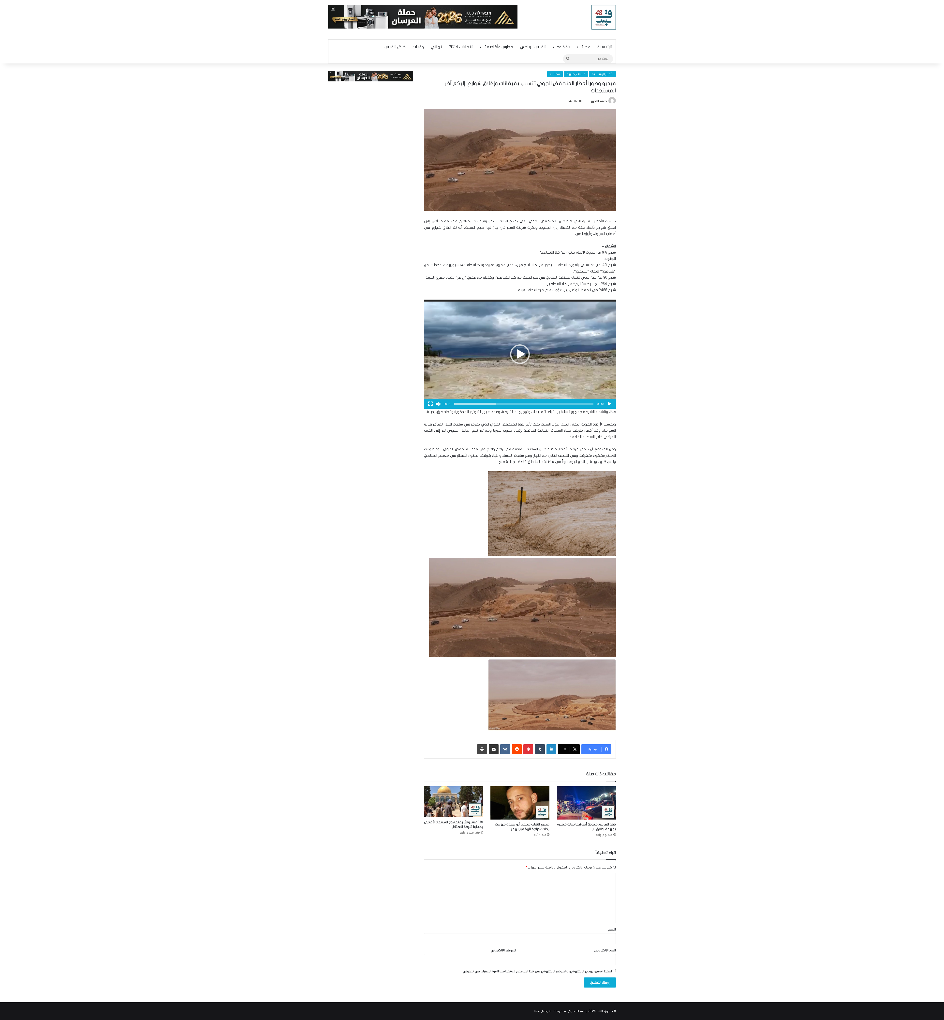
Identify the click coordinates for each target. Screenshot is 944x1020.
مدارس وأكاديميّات (496, 47)
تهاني (436, 47)
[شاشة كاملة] (430, 403)
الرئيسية (604, 47)
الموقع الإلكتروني (503, 950)
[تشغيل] (609, 403)
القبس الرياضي (533, 47)
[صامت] (438, 403)
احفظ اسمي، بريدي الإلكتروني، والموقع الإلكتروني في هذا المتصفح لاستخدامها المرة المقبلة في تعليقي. (537, 971)
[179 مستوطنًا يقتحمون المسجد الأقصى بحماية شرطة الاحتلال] (453, 801)
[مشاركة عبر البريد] (494, 749)
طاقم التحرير (599, 101)
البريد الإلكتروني (605, 950)
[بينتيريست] (528, 749)
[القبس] (603, 17)
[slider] (523, 404)
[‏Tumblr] (540, 749)
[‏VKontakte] (505, 749)
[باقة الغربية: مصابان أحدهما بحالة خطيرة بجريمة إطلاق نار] (586, 803)
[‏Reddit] (517, 749)
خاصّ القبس (395, 47)
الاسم (612, 929)
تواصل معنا (542, 1011)
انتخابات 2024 (461, 47)
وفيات (418, 47)
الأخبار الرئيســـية (602, 74)
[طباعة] (482, 749)
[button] (520, 354)
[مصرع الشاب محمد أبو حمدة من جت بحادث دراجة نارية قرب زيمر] (519, 803)
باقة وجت (561, 47)
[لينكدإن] (551, 749)
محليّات (583, 47)
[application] (520, 354)
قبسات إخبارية (575, 74)
